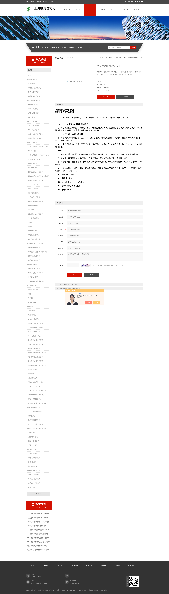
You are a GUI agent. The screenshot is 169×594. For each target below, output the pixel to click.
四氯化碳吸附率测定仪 (35, 172)
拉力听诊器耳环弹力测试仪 (37, 428)
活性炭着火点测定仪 (34, 184)
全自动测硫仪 (32, 210)
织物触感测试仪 (33, 235)
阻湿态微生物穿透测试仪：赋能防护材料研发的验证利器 (39, 514)
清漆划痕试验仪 (33, 437)
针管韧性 (31, 298)
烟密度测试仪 (32, 374)
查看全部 (39, 494)
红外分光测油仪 (33, 121)
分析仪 (30, 226)
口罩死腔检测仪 (33, 264)
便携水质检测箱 (33, 113)
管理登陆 (90, 590)
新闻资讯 (102, 9)
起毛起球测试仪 (33, 369)
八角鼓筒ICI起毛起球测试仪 (37, 390)
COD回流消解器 (33, 130)
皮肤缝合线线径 (33, 319)
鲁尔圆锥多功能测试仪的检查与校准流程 (39, 538)
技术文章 (114, 9)
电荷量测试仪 (32, 79)
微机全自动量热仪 (34, 205)
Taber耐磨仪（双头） (35, 336)
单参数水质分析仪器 (34, 138)
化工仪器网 (104, 590)
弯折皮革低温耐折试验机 (36, 382)
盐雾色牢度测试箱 (34, 483)
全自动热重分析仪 (34, 159)
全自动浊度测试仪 (34, 104)
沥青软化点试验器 (34, 96)
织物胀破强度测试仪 (34, 256)
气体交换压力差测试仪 (35, 357)
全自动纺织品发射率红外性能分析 (39, 155)
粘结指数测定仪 (33, 167)
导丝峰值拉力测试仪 (34, 268)
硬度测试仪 (32, 462)
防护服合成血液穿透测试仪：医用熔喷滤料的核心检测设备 (39, 550)
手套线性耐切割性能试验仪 (37, 353)
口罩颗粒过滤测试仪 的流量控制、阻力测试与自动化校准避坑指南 (39, 526)
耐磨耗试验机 (32, 416)
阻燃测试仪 (32, 310)
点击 (48, 70)
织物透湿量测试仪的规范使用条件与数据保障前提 (39, 530)
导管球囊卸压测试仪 (34, 247)
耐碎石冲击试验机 (34, 474)
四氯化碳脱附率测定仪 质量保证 (38, 176)
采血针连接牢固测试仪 (35, 273)
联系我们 (137, 9)
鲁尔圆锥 (31, 306)
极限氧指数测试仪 (34, 470)
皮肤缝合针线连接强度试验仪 (37, 403)
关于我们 (79, 9)
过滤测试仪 (32, 83)
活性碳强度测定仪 (34, 189)
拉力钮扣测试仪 (33, 277)
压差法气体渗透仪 (34, 289)
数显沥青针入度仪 (34, 100)
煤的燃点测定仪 (33, 193)
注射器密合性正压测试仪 (36, 361)
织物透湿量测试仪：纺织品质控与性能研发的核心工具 (39, 534)
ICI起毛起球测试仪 (34, 441)
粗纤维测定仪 (32, 142)
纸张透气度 (32, 315)
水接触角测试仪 (33, 285)
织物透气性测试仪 (34, 458)
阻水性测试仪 (32, 432)
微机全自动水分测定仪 (35, 180)
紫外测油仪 (32, 117)
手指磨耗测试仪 (33, 445)
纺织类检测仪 (32, 231)
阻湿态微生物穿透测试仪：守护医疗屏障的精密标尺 (39, 518)
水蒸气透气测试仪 (34, 386)
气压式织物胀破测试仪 (35, 331)
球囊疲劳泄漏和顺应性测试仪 (37, 252)
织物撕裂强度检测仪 (34, 88)
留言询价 (125, 96)
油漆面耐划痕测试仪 (34, 420)
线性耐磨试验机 (33, 218)
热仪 (29, 75)
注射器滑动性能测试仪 (35, 327)
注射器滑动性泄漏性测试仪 (37, 365)
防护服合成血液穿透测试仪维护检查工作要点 (39, 546)
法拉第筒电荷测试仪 (34, 239)
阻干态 (30, 294)
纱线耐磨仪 (32, 151)
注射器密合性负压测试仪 (36, 340)
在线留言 (126, 9)
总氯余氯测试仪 (33, 109)
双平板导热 (32, 302)
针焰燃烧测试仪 (33, 449)
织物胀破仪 (32, 487)
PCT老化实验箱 (33, 92)
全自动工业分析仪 (34, 197)
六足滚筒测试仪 (33, 453)
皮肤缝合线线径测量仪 (35, 424)
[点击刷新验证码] (86, 265)
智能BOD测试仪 (33, 125)
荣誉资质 (103, 565)
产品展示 (90, 9)
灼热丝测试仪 (32, 466)
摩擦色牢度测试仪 (34, 479)
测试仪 (30, 70)
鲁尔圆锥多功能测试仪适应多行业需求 (38, 542)
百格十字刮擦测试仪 (34, 399)
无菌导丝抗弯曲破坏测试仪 (37, 281)
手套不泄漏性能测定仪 (35, 411)
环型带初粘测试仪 (34, 407)
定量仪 (30, 222)
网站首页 (67, 9)
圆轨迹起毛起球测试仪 (35, 214)
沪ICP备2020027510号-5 (69, 590)
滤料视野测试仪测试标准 (69, 284)
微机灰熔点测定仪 (34, 163)
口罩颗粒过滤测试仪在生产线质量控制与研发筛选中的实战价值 (39, 522)
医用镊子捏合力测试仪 (35, 243)
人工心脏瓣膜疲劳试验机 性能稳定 (39, 146)
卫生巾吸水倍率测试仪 (35, 344)
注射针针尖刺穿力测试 (35, 323)
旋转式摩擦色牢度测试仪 (36, 201)
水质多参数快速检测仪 (35, 134)
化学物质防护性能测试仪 (36, 395)
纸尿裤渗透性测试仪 (34, 348)
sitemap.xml (82, 590)
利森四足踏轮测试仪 (34, 260)
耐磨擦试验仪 (32, 378)
